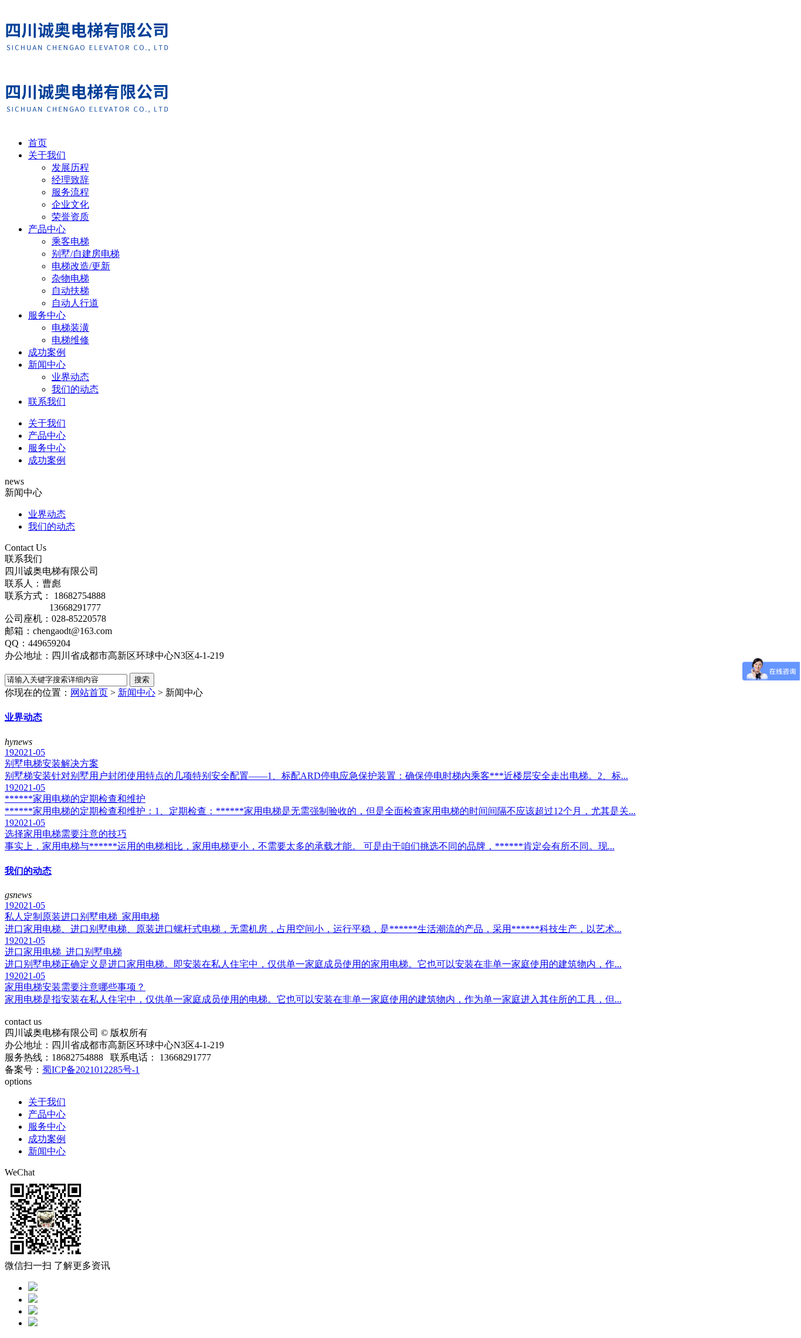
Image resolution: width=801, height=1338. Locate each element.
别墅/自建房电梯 (86, 254)
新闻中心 (47, 365)
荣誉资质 (70, 217)
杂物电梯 (70, 278)
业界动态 (70, 377)
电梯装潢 (70, 328)
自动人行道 (75, 303)
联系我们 (47, 402)
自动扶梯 (70, 291)
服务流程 (70, 192)
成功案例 (47, 352)
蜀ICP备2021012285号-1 (91, 1070)
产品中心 (47, 229)
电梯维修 (70, 340)
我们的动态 (75, 389)
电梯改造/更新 (81, 266)
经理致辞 (70, 180)
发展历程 (70, 167)
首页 (37, 143)
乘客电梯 (70, 241)
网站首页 (89, 692)
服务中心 (47, 315)
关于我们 (47, 155)
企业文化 (70, 204)
